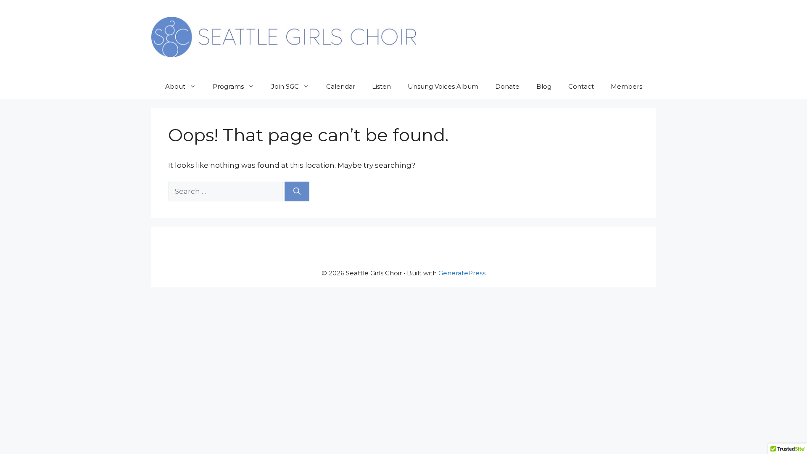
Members (626, 86)
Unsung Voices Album (443, 86)
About (175, 86)
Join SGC (285, 86)
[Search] (297, 192)
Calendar (340, 86)
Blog (543, 86)
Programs (228, 86)
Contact (581, 86)
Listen (381, 86)
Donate (507, 86)
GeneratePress (461, 273)
